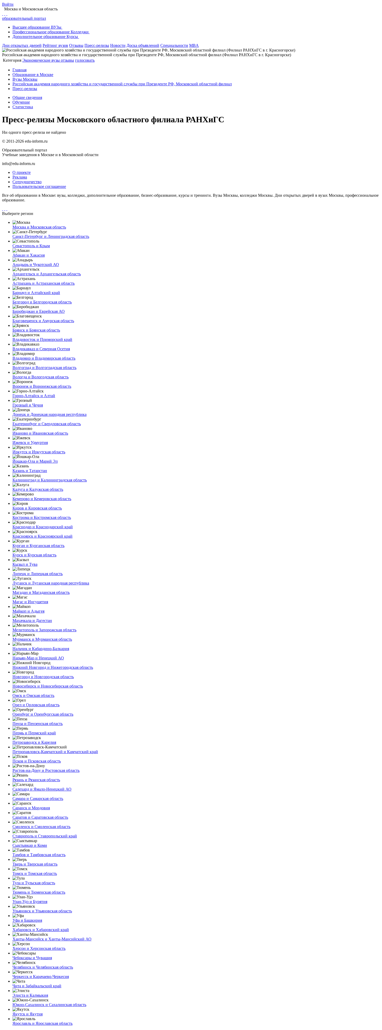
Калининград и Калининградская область (49, 480)
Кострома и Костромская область (41, 517)
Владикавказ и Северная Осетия (41, 349)
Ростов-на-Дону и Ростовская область (46, 770)
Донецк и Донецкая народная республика (49, 414)
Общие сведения (27, 97)
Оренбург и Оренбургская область (42, 714)
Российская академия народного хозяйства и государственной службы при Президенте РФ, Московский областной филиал (122, 84)
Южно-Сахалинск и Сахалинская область (49, 1004)
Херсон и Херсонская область (38, 948)
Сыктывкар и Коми (29, 845)
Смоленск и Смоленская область (41, 826)
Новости (118, 45)
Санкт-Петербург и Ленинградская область (50, 236)
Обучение (21, 102)
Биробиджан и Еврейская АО (38, 311)
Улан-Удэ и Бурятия (29, 901)
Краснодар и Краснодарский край (42, 527)
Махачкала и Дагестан (32, 620)
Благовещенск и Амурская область (43, 321)
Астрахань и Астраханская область (43, 283)
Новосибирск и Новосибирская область (47, 686)
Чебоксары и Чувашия (32, 958)
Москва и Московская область (39, 227)
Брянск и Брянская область (36, 330)
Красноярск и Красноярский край (42, 536)
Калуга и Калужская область (37, 489)
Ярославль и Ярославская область (42, 1023)
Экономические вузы (41, 60)
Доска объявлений (143, 45)
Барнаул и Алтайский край (36, 292)
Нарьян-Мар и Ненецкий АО (38, 658)
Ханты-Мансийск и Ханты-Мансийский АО (51, 939)
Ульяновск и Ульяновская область (42, 911)
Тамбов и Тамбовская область (38, 855)
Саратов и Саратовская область (40, 817)
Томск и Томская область (34, 873)
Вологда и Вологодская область (40, 377)
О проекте (21, 172)
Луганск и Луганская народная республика (50, 583)
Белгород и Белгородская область (42, 302)
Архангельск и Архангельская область (46, 274)
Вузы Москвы (24, 79)
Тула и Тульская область (33, 883)
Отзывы (76, 45)
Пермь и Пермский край (34, 733)
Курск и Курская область (34, 555)
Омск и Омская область (33, 695)
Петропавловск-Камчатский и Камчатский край (55, 751)
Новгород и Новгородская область (43, 677)
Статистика (22, 107)
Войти (8, 4)
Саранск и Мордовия (31, 808)
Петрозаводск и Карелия (34, 742)
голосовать (85, 60)
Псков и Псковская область (36, 761)
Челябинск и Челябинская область (42, 967)
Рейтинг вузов (55, 45)
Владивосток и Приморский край (42, 339)
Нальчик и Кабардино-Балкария (40, 648)
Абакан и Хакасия (28, 255)
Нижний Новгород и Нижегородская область (52, 667)
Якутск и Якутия (27, 1014)
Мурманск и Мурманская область (42, 639)
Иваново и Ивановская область (40, 433)
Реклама (19, 177)
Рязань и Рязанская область (36, 780)
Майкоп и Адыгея (28, 611)
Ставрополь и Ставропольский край (44, 836)
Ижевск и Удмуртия (30, 442)
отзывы (67, 60)
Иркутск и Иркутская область (38, 452)
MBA (194, 45)
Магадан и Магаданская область (41, 592)
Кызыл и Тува (24, 564)
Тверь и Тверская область (34, 864)
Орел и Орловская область (36, 705)
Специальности (174, 45)
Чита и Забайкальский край (36, 986)
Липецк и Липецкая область (37, 573)
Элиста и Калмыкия (30, 995)
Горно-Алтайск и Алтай (33, 395)
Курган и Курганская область (38, 545)
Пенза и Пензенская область (37, 723)
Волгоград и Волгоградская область (44, 367)
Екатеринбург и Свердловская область (46, 424)
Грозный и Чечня (27, 405)
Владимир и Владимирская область (43, 358)
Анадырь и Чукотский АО (35, 264)
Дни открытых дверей (22, 45)
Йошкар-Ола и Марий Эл (35, 461)
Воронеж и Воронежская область (41, 386)
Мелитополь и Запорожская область (44, 630)
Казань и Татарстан (29, 470)
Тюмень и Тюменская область (38, 892)
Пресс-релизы (96, 45)
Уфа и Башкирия (27, 920)
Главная (19, 70)
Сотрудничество (27, 182)
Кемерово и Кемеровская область (41, 499)
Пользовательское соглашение (39, 186)
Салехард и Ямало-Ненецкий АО (41, 789)
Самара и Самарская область (37, 798)
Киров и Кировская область (37, 508)
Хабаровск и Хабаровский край (40, 929)
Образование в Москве (32, 74)
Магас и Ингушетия (30, 602)
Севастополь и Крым (31, 246)
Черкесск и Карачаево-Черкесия (40, 976)
